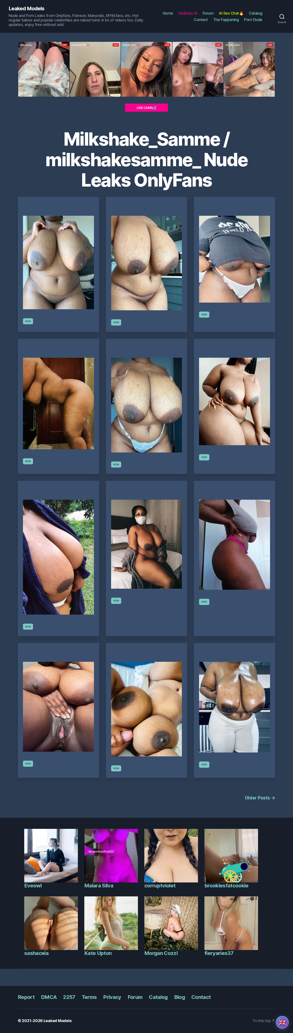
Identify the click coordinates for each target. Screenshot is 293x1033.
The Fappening (226, 19)
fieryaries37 (218, 953)
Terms (89, 997)
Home (168, 13)
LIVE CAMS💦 (146, 108)
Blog (179, 997)
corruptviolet (159, 885)
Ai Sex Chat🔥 (231, 13)
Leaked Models (26, 8)
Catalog (255, 13)
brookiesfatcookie (226, 885)
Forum (208, 13)
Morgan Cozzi (161, 953)
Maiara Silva (98, 885)
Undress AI (187, 13)
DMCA (49, 997)
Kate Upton (98, 953)
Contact (201, 19)
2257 (69, 997)
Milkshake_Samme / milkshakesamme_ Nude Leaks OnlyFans (146, 159)
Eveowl (33, 885)
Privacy (112, 997)
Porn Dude (253, 19)
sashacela (36, 953)
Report (26, 997)
